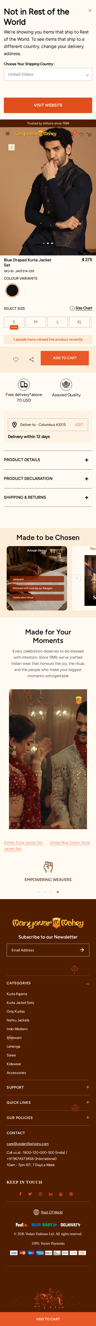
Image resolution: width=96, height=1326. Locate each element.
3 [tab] (52, 243)
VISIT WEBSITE (48, 105)
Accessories (16, 1073)
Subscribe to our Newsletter (48, 937)
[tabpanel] (48, 194)
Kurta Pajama (17, 994)
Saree (11, 1055)
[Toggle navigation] (9, 134)
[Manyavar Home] (36, 134)
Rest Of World (51, 1212)
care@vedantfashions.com (28, 1144)
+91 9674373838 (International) (32, 1159)
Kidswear (14, 1064)
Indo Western (17, 1029)
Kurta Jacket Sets (20, 1003)
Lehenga (13, 1046)
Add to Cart (65, 358)
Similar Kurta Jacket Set (24, 842)
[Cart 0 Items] (89, 134)
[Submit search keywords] (63, 135)
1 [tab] (44, 243)
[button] (71, 135)
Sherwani (14, 1038)
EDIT (79, 425)
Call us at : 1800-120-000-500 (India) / (37, 1152)
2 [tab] (48, 243)
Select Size (14, 308)
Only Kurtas (16, 1011)
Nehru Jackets (18, 1020)
